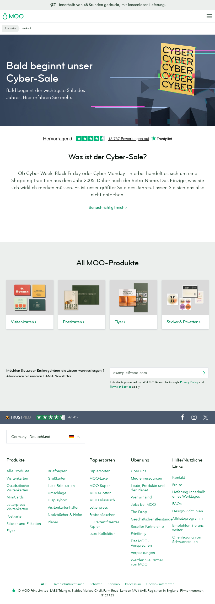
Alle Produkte (18, 471)
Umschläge (57, 493)
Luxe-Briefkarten (61, 485)
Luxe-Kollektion (102, 533)
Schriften (96, 584)
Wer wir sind (141, 497)
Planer (53, 522)
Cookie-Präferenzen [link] (160, 584)
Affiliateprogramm (187, 518)
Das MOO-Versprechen (141, 543)
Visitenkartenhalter (63, 507)
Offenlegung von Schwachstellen (186, 539)
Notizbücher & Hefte (65, 514)
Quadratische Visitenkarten (18, 487)
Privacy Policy (189, 382)
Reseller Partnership (147, 526)
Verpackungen (143, 552)
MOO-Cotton (100, 493)
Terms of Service (120, 386)
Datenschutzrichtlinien (68, 584)
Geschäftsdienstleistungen (149, 519)
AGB (44, 584)
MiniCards (15, 497)
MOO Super (99, 485)
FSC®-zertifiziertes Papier (104, 524)
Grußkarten (57, 478)
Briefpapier (57, 471)
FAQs (176, 503)
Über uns (138, 471)
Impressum (133, 584)
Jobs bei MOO (143, 504)
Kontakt (178, 477)
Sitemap (114, 584)
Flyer (11, 530)
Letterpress (98, 507)
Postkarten (15, 516)
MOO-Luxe (98, 478)
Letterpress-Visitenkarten (17, 506)
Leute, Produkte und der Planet (148, 487)
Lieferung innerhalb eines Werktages (188, 494)
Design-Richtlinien (187, 511)
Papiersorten (99, 471)
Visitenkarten (17, 478)
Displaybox (57, 500)
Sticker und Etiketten (24, 523)
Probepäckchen (102, 514)
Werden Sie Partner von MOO (147, 562)
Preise (177, 484)
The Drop (139, 511)
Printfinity (138, 533)
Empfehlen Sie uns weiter (187, 527)
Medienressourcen (146, 478)
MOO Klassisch (102, 500)
